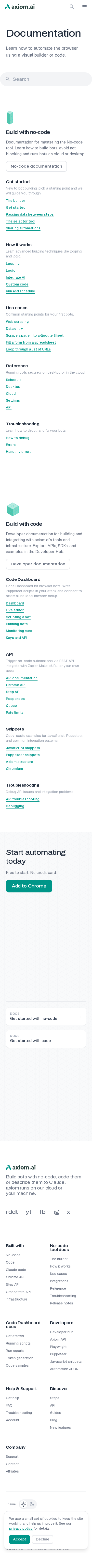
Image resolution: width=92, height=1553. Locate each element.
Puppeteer (58, 1354)
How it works (60, 1266)
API (9, 407)
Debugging (15, 806)
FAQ (9, 1405)
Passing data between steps (30, 214)
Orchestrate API (18, 1292)
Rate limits (15, 712)
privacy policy (21, 1528)
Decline (42, 1539)
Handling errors (18, 451)
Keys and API (16, 637)
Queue (11, 705)
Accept (19, 1539)
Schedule (14, 380)
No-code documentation (36, 166)
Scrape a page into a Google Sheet (35, 335)
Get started (16, 207)
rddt (12, 1212)
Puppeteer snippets (23, 755)
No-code (13, 1255)
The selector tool (20, 221)
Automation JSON (64, 1369)
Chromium (14, 768)
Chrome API (16, 685)
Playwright (58, 1347)
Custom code (17, 284)
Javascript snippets (66, 1361)
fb (42, 1212)
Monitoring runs (19, 631)
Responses (15, 699)
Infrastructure (16, 1299)
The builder (15, 200)
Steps (54, 1398)
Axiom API (58, 1339)
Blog (53, 1420)
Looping (13, 263)
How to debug (17, 438)
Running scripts (18, 1343)
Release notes (61, 1303)
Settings (13, 400)
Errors (11, 445)
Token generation (19, 1358)
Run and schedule (20, 291)
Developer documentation (38, 564)
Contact (12, 1464)
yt (28, 1212)
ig (56, 1212)
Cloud (11, 393)
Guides (55, 1412)
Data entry (14, 328)
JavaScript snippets (23, 748)
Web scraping (17, 321)
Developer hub (61, 1332)
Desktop (13, 386)
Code (10, 1262)
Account (12, 1420)
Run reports (15, 1350)
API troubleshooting (22, 799)
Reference (58, 1288)
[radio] (23, 1504)
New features (60, 1427)
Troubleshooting (63, 1296)
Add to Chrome (29, 886)
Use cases (58, 1273)
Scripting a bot (18, 617)
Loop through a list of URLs (28, 349)
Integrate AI (15, 277)
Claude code (16, 1270)
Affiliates (12, 1471)
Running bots (17, 624)
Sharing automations (23, 228)
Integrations (59, 1281)
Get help (12, 1398)
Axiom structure (19, 762)
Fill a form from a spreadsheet (31, 342)
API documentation (22, 678)
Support (12, 1456)
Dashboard (15, 603)
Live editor (15, 610)
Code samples (17, 1365)
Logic (10, 270)
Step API (13, 692)
